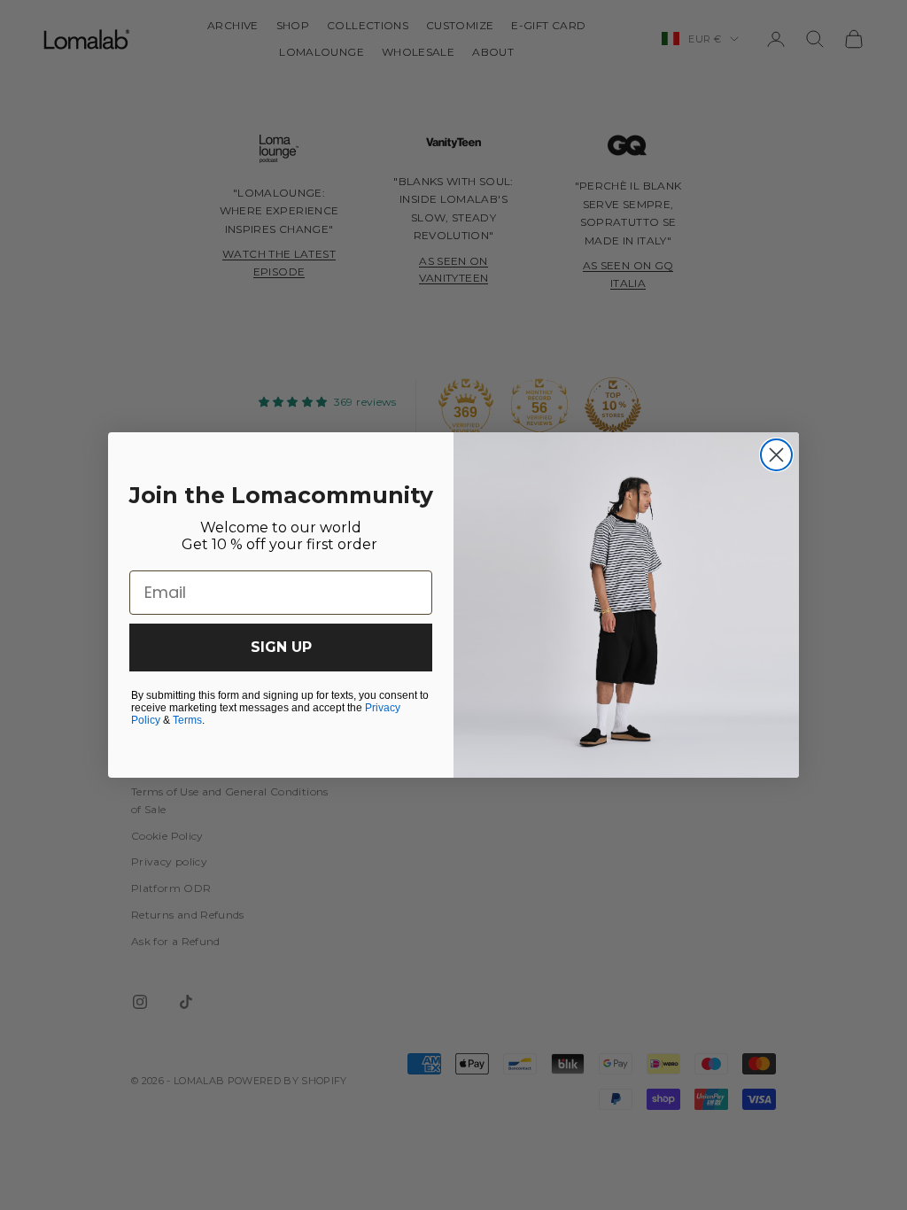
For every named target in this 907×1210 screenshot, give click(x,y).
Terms (187, 720)
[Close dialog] (776, 454)
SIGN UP (281, 647)
